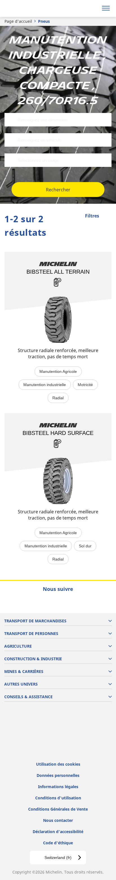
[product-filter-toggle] (107, 216)
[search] (92, 8)
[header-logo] (27, 8)
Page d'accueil (18, 21)
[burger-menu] (105, 8)
